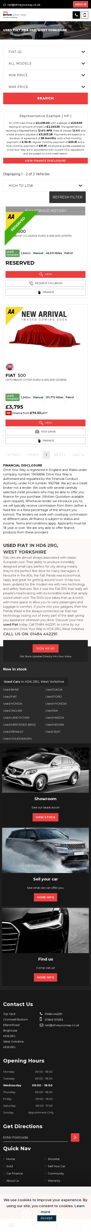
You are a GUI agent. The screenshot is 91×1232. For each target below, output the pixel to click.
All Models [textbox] (20, 63)
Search (45, 98)
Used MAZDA (55, 717)
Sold (9, 1166)
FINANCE (48, 292)
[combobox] (45, 52)
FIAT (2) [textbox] (15, 52)
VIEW (48, 274)
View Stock (45, 817)
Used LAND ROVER (16, 717)
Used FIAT (10, 696)
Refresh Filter (67, 197)
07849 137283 (53, 1019)
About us (12, 1180)
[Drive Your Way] (14, 14)
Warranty (54, 1180)
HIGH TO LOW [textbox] (21, 186)
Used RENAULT (13, 731)
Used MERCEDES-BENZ (19, 724)
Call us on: (30, 634)
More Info (45, 897)
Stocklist (54, 1159)
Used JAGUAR (12, 710)
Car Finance (14, 1173)
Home (10, 1159)
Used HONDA (12, 703)
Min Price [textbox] (18, 75)
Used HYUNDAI (56, 703)
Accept (47, 1218)
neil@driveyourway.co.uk (23, 4)
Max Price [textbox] (18, 87)
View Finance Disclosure (45, 160)
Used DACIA (54, 689)
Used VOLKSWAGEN (17, 738)
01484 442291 (53, 1014)
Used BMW (11, 689)
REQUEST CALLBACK (48, 283)
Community (56, 1173)
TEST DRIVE (48, 431)
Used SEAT (53, 731)
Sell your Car (56, 1166)
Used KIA (52, 710)
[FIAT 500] (45, 333)
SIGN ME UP (45, 648)
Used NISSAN (55, 724)
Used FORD (54, 696)
